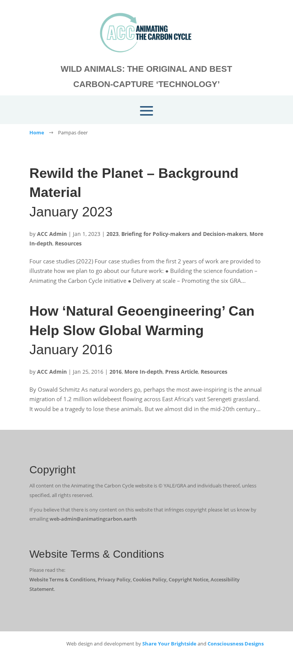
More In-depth (143, 371)
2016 (115, 371)
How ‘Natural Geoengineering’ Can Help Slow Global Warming (141, 330)
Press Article (181, 371)
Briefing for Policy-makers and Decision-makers (184, 233)
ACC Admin (52, 233)
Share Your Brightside (169, 643)
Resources (68, 243)
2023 (112, 233)
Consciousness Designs (236, 643)
